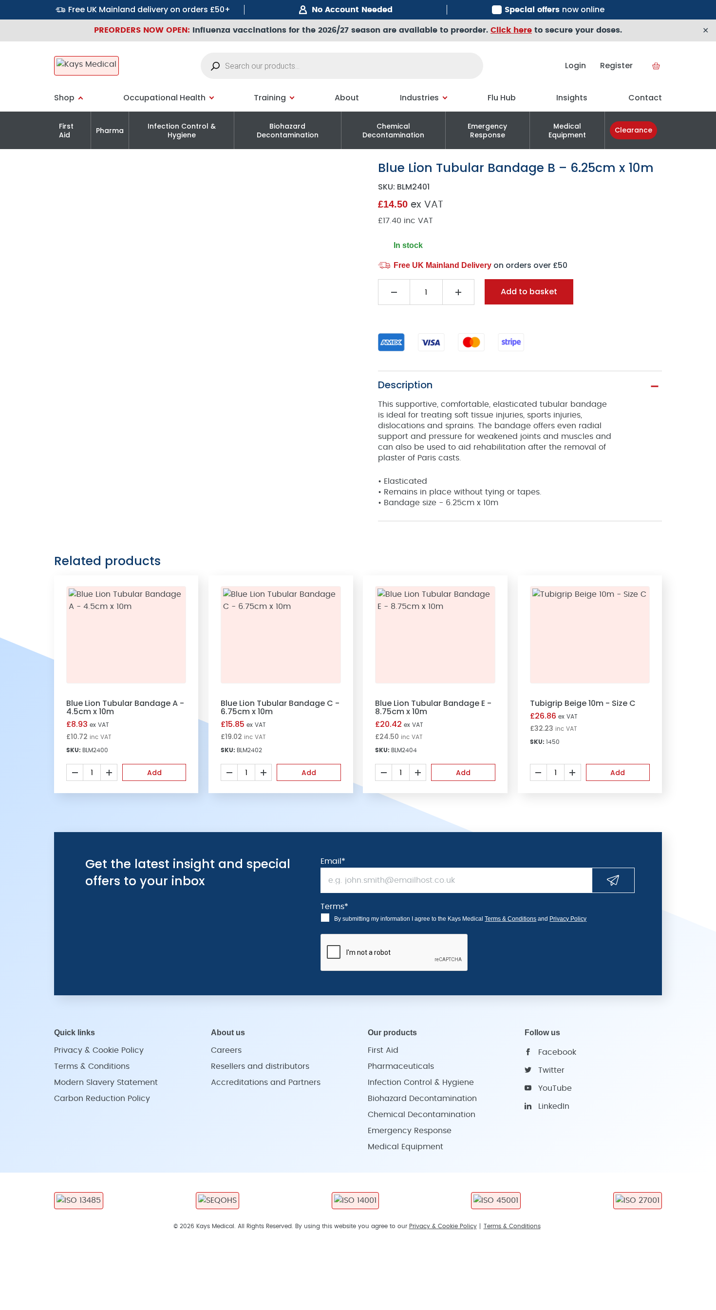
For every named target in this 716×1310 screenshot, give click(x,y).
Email (332, 861)
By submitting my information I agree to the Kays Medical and (460, 918)
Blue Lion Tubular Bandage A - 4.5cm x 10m (125, 707)
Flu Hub (502, 97)
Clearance (633, 130)
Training (270, 97)
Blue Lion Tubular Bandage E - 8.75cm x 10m (433, 707)
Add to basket (529, 291)
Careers (226, 1050)
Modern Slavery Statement (106, 1082)
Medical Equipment (567, 130)
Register (616, 65)
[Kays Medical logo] (86, 66)
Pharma (110, 130)
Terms (334, 907)
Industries (419, 97)
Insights (571, 97)
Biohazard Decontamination (288, 130)
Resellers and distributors (260, 1066)
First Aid (66, 130)
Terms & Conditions (510, 918)
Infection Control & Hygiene (182, 130)
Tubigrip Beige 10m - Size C (583, 703)
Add (154, 773)
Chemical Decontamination (393, 130)
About (347, 97)
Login (575, 65)
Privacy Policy (567, 918)
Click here (511, 30)
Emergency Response (487, 130)
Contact (645, 97)
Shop (64, 97)
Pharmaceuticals (401, 1066)
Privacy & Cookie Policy (99, 1050)
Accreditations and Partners (265, 1082)
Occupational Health (164, 97)
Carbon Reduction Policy (102, 1098)
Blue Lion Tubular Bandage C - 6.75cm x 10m (280, 707)
